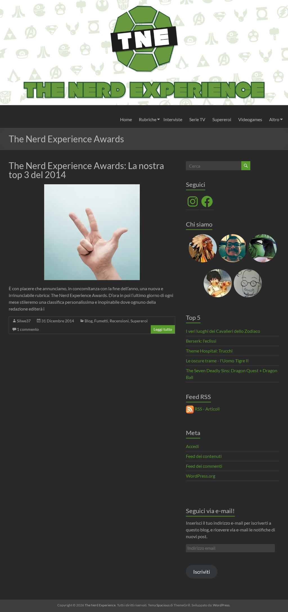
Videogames (250, 119)
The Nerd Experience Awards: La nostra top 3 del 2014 (86, 170)
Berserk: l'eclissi (201, 340)
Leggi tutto (163, 329)
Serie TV (197, 119)
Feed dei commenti (204, 466)
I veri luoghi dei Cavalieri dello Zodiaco (223, 331)
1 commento (28, 329)
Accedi (192, 446)
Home (126, 119)
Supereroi (221, 119)
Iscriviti (201, 572)
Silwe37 (24, 320)
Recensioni (119, 320)
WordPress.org (200, 475)
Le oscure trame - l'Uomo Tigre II (217, 360)
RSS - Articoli (207, 408)
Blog (89, 320)
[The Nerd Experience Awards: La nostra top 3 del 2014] (92, 187)
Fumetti (101, 320)
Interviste (172, 119)
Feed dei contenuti (204, 456)
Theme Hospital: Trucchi (209, 350)
